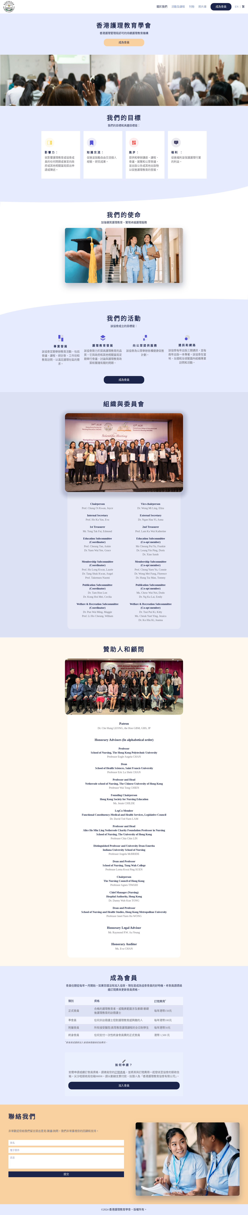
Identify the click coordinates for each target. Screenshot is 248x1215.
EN (237, 6)
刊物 (191, 6)
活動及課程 (178, 6)
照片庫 (202, 6)
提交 (66, 1174)
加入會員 (124, 1085)
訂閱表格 (120, 1072)
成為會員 (221, 6)
